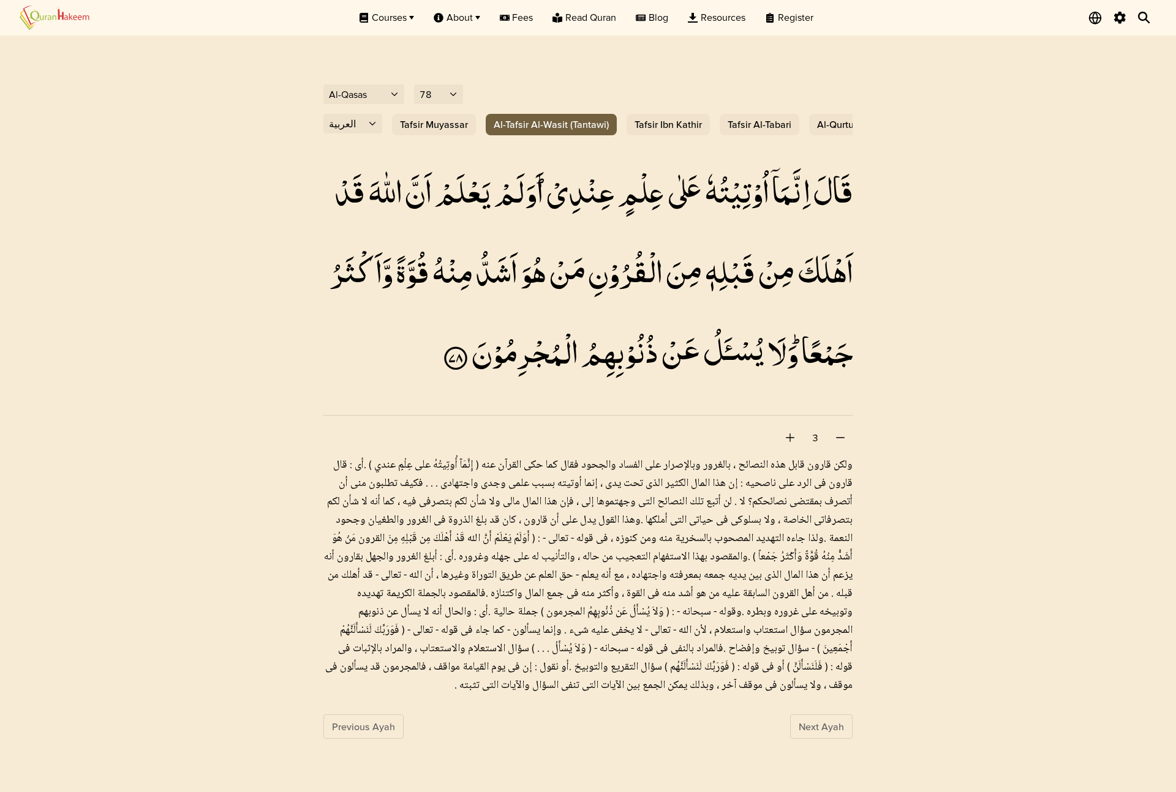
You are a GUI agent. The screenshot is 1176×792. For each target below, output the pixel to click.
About (460, 17)
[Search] (1144, 18)
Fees (522, 17)
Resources (723, 17)
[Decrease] (840, 437)
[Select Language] (1095, 18)
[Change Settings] (1119, 18)
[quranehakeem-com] (54, 17)
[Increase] (790, 437)
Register (795, 17)
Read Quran (590, 17)
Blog (658, 17)
